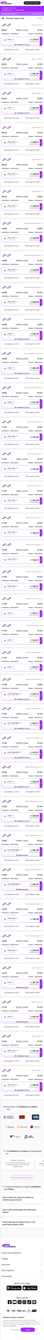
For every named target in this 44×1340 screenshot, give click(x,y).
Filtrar (40, 18)
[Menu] (42, 3)
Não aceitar (15, 1330)
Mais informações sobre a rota (22, 1177)
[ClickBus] (6, 3)
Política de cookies (23, 1324)
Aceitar (27, 1330)
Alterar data (38, 14)
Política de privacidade (9, 1326)
